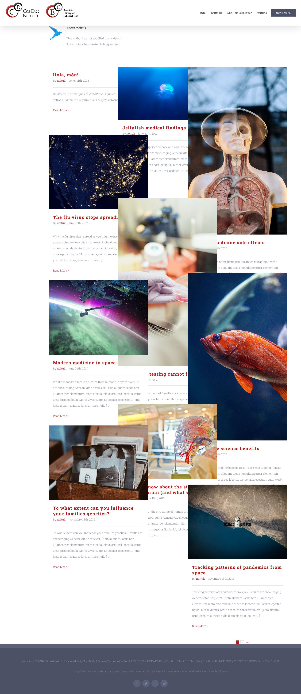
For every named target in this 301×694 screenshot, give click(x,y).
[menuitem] (205, 13)
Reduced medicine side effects (237, 150)
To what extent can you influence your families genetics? (98, 462)
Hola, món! (66, 75)
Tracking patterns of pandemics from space (237, 522)
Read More (60, 110)
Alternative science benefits (237, 356)
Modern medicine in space (98, 317)
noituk (61, 80)
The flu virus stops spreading (98, 172)
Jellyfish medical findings (167, 93)
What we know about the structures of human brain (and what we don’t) (167, 441)
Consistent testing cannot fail (167, 282)
